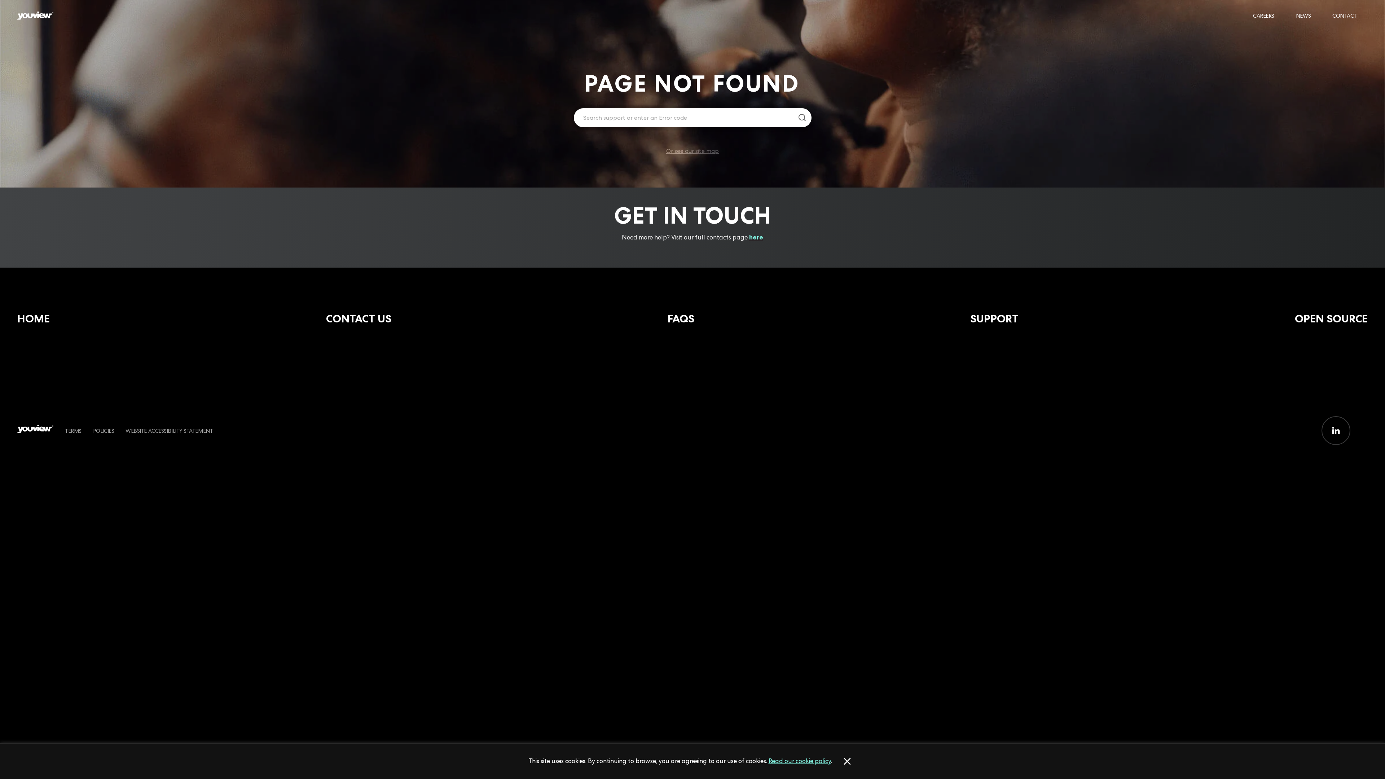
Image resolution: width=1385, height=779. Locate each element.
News (1303, 15)
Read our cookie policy (800, 761)
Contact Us (358, 319)
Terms (73, 430)
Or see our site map (692, 151)
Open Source (1331, 319)
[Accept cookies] (847, 761)
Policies (103, 430)
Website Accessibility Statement (169, 430)
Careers (1263, 15)
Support (994, 319)
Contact (1344, 15)
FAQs (681, 319)
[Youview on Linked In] (1336, 430)
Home (33, 319)
